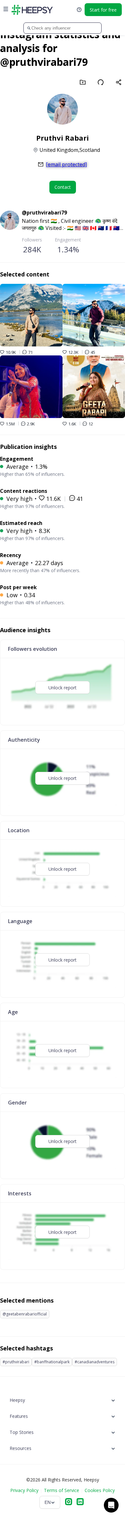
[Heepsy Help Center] (79, 9)
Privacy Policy (24, 1490)
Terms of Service (61, 1490)
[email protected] (66, 164)
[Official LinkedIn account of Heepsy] (80, 1502)
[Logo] (32, 9)
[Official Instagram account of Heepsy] (68, 1502)
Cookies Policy (100, 1490)
